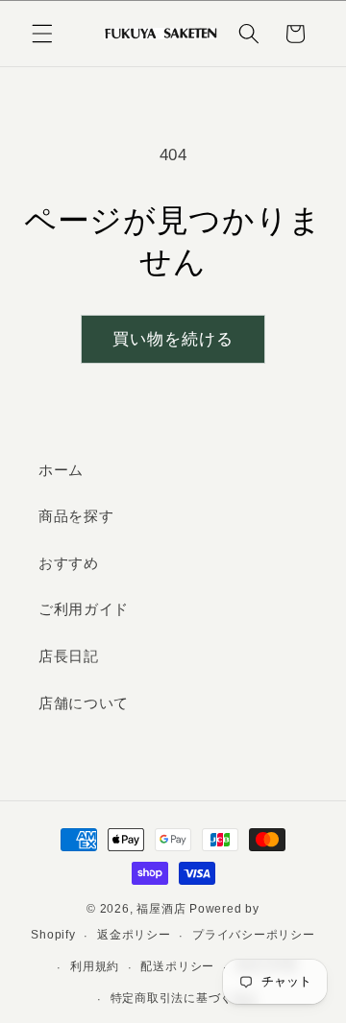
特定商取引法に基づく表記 (184, 998)
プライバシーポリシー (253, 934)
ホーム (61, 470)
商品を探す (75, 516)
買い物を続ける (173, 338)
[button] (42, 34)
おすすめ (68, 563)
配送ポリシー (177, 966)
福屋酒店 (160, 909)
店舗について (83, 703)
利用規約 (94, 966)
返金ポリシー (134, 934)
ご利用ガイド (83, 609)
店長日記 (68, 656)
